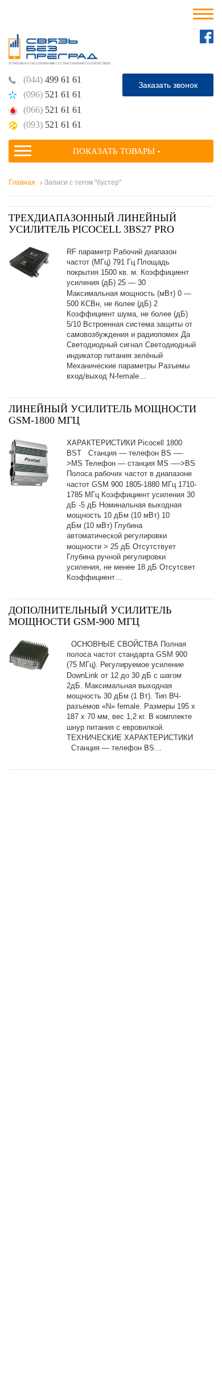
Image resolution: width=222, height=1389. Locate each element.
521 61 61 (52, 94)
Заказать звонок (168, 85)
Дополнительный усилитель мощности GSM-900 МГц (90, 615)
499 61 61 (52, 79)
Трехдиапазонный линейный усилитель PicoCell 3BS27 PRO (92, 223)
